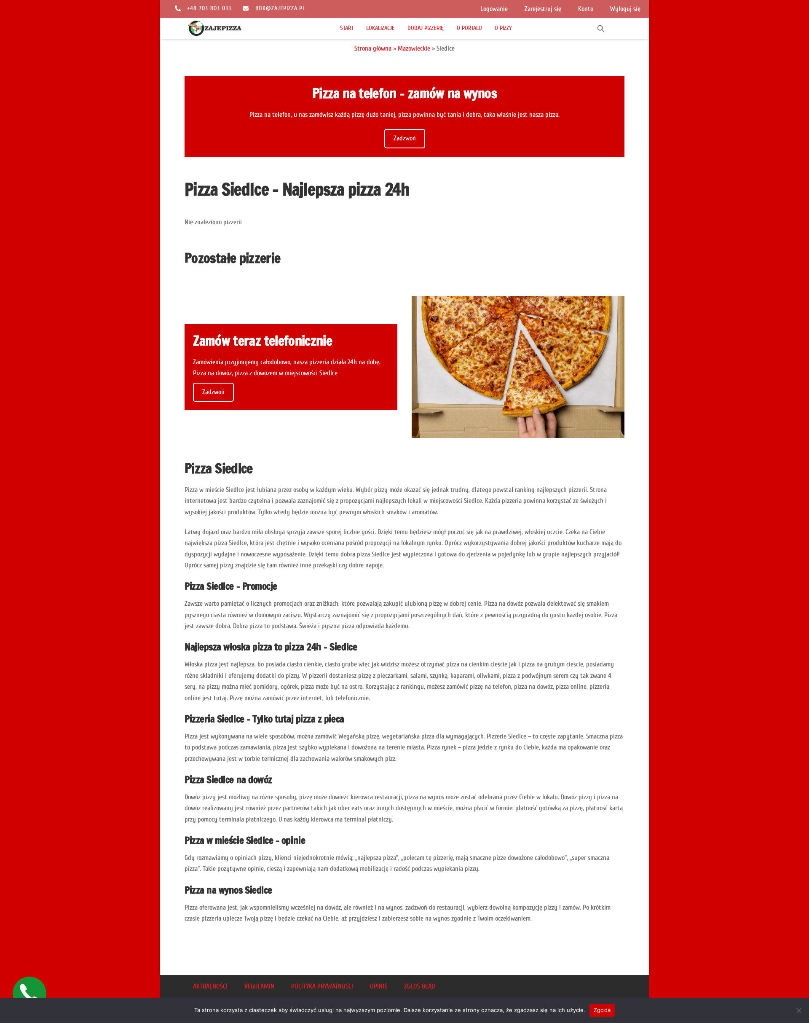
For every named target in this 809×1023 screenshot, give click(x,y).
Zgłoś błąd (419, 986)
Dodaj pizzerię (425, 28)
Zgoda (602, 1010)
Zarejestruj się (543, 9)
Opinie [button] (378, 986)
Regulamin (259, 986)
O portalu (469, 28)
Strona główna (372, 48)
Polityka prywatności (322, 986)
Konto (585, 9)
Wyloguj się (625, 9)
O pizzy (503, 28)
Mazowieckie (414, 48)
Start (347, 28)
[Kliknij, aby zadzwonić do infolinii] (29, 993)
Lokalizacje (380, 28)
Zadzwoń (405, 138)
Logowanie (494, 9)
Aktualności (210, 986)
